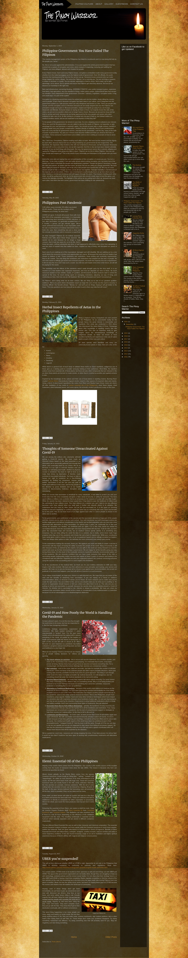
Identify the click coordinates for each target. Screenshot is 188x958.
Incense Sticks (53, 381)
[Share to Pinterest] (51, 192)
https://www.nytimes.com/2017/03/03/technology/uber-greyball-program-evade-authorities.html (74, 867)
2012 (126, 354)
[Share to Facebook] (49, 192)
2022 (126, 333)
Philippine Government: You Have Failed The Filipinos (133, 202)
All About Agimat (138, 250)
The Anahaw (137, 165)
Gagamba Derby (138, 233)
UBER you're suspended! (60, 859)
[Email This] (43, 192)
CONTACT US (136, 4)
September (130, 324)
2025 (126, 321)
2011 (126, 357)
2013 (126, 351)
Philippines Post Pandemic (62, 203)
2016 (126, 342)
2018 (126, 336)
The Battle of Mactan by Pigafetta (137, 184)
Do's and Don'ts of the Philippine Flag (138, 129)
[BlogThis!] (45, 192)
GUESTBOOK (122, 4)
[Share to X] (47, 192)
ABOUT (99, 4)
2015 (126, 345)
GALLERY (108, 4)
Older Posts (111, 937)
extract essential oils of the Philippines (83, 385)
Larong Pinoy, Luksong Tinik (137, 217)
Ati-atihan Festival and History (139, 287)
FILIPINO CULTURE (84, 4)
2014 (126, 348)
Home (74, 937)
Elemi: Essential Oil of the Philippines (70, 761)
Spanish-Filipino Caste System (138, 147)
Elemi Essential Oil (75, 810)
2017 (126, 339)
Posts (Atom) (56, 941)
